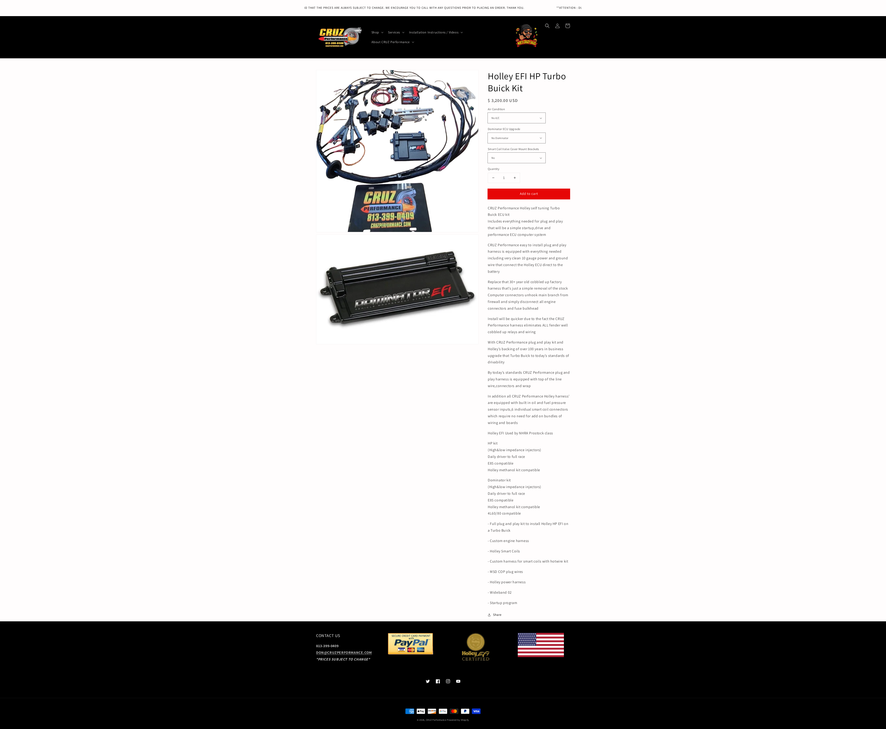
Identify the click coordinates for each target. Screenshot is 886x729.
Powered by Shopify (458, 719)
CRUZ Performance (436, 719)
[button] (547, 26)
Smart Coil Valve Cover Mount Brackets (513, 149)
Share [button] (497, 615)
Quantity (493, 169)
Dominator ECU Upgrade (504, 129)
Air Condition (496, 109)
